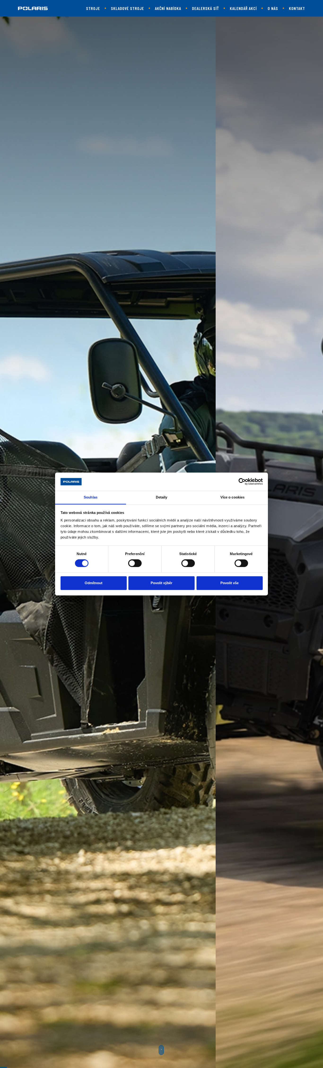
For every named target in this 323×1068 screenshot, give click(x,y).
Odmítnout (93, 583)
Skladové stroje (127, 8)
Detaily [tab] (161, 497)
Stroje (93, 8)
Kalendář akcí (243, 8)
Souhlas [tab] (90, 497)
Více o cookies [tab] (232, 497)
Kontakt (297, 8)
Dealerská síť (205, 8)
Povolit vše (229, 583)
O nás (273, 8)
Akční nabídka (168, 8)
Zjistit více (158, 604)
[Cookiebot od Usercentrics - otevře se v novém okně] (242, 481)
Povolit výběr (161, 583)
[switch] (135, 563)
